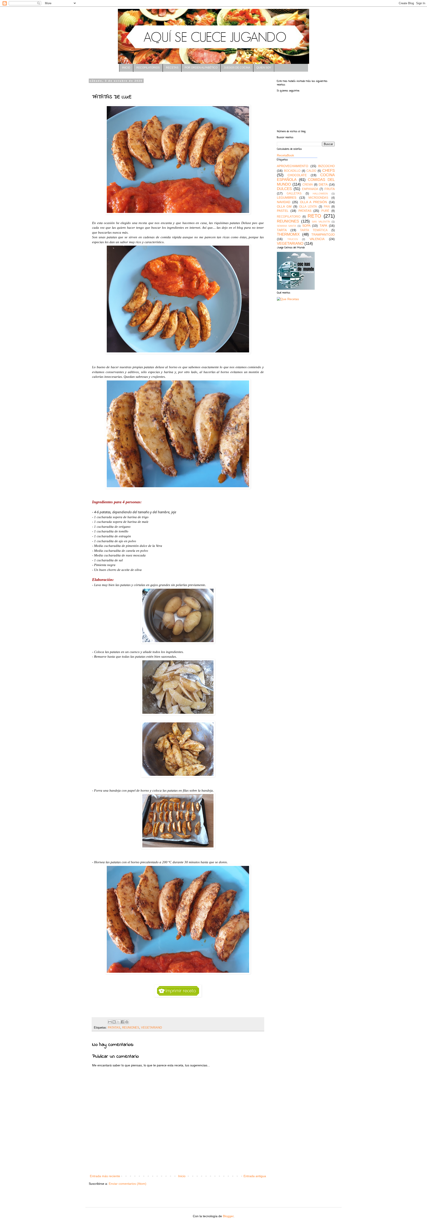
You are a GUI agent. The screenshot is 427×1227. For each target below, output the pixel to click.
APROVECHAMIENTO (292, 166)
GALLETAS (294, 193)
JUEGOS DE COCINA (237, 67)
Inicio (181, 1176)
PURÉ (325, 210)
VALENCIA (317, 239)
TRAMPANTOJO (323, 234)
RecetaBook (285, 155)
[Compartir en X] (118, 1022)
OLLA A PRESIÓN (313, 202)
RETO (314, 216)
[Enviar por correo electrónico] (110, 1022)
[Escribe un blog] (114, 1022)
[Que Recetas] (288, 299)
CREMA (307, 184)
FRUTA (329, 189)
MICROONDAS (318, 197)
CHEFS (328, 170)
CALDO (311, 170)
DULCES (284, 189)
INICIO (126, 67)
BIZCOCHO (326, 166)
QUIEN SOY (263, 67)
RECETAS (172, 67)
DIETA (323, 184)
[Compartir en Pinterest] (127, 1022)
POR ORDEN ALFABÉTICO (201, 67)
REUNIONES (130, 1027)
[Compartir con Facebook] (122, 1022)
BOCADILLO (292, 170)
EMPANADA (310, 189)
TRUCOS (292, 239)
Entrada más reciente (105, 1176)
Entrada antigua (255, 1176)
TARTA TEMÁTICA (314, 230)
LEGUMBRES (286, 197)
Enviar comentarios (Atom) (127, 1183)
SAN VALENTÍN (321, 221)
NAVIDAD (283, 202)
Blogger (228, 1216)
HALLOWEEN (320, 193)
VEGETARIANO (151, 1027)
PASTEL (282, 210)
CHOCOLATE (297, 175)
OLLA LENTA (308, 206)
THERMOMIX (288, 234)
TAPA (323, 225)
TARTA (282, 230)
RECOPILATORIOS (148, 67)
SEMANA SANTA (286, 225)
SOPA (306, 225)
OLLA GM (284, 206)
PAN (327, 206)
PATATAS (114, 1027)
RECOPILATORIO (288, 216)
